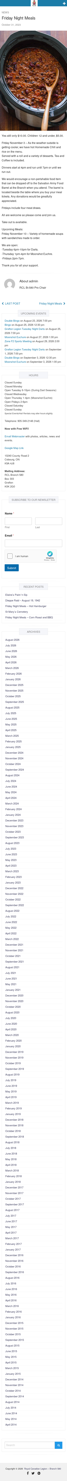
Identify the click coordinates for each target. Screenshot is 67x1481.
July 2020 (10, 1018)
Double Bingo (12, 320)
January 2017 (13, 1249)
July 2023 (10, 848)
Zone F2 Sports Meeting (18, 341)
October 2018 (13, 1131)
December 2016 (14, 1255)
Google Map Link (14, 448)
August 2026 (12, 639)
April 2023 (10, 865)
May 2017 (10, 1227)
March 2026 (12, 668)
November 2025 (14, 690)
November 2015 (14, 1328)
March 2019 (12, 1102)
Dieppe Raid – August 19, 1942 (22, 600)
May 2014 (10, 1419)
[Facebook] (28, 1474)
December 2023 (14, 820)
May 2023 (10, 860)
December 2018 (14, 1119)
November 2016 (14, 1261)
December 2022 (14, 888)
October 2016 (13, 1266)
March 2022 (12, 939)
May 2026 (10, 656)
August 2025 (12, 707)
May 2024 (10, 792)
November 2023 (14, 826)
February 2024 (13, 809)
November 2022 (14, 894)
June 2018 (11, 1153)
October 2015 (13, 1334)
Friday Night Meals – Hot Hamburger (25, 606)
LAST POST (12, 303)
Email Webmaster (15, 436)
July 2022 (10, 916)
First (7, 527)
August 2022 (12, 910)
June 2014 (11, 1413)
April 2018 (10, 1165)
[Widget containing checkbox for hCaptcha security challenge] (31, 556)
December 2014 (14, 1379)
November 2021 (14, 950)
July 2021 (10, 973)
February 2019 (13, 1108)
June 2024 (11, 786)
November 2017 (14, 1193)
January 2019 (13, 1114)
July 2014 (10, 1407)
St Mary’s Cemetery (16, 611)
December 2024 (14, 752)
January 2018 (13, 1181)
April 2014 (10, 1424)
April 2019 (10, 1097)
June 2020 (11, 1023)
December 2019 (14, 1052)
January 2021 (13, 989)
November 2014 (14, 1385)
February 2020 (13, 1040)
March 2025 (12, 735)
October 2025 (13, 696)
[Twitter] (33, 1474)
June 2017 (11, 1221)
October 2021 (13, 956)
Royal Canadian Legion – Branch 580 (42, 1468)
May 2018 (10, 1159)
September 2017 (14, 1204)
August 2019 (12, 1074)
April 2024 (10, 798)
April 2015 (10, 1362)
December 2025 (14, 685)
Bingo (8, 324)
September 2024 (14, 769)
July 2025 (10, 713)
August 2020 (12, 1012)
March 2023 (12, 871)
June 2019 (11, 1085)
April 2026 (10, 662)
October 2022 (13, 899)
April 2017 (10, 1232)
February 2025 (13, 741)
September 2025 (14, 702)
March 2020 (12, 1035)
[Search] (58, 1445)
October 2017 (13, 1198)
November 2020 (14, 1001)
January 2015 (13, 1373)
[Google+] (38, 1474)
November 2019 (14, 1057)
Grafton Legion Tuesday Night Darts (25, 329)
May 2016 (10, 1294)
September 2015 (14, 1340)
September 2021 (14, 961)
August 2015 (12, 1345)
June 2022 (11, 922)
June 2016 (11, 1289)
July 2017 (10, 1215)
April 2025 (10, 730)
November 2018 (14, 1125)
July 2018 (10, 1148)
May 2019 (10, 1091)
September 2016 (14, 1272)
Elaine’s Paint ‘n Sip (16, 594)
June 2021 (11, 978)
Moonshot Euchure (15, 337)
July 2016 (10, 1283)
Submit (11, 568)
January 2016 (13, 1317)
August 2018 (12, 1142)
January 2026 (13, 679)
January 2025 (13, 747)
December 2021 (14, 944)
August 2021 (12, 967)
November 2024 (14, 758)
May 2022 (10, 927)
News (5, 12)
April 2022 (10, 933)
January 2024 (13, 814)
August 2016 (12, 1277)
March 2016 (12, 1306)
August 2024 (12, 775)
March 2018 (12, 1170)
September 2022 (14, 905)
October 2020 (13, 1006)
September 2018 (14, 1136)
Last (37, 527)
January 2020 (13, 1046)
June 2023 (11, 854)
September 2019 (14, 1069)
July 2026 (10, 645)
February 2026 (13, 673)
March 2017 (12, 1238)
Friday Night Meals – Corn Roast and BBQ (29, 617)
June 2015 (11, 1351)
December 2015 (14, 1323)
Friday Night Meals (50, 303)
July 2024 (10, 781)
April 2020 (10, 1029)
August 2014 (12, 1402)
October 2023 (13, 831)
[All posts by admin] (9, 284)
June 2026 (11, 651)
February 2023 (13, 877)
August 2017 (12, 1210)
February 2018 (13, 1176)
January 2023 (13, 882)
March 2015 (12, 1368)
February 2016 (13, 1311)
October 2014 (13, 1390)
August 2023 (12, 843)
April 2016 (10, 1300)
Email (9, 535)
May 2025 (10, 724)
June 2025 (11, 718)
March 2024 (12, 803)
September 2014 (14, 1396)
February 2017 (13, 1244)
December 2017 (14, 1187)
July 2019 (10, 1080)
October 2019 (13, 1063)
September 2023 (14, 837)
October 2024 (13, 764)
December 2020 (14, 995)
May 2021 (10, 984)
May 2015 (10, 1356)
